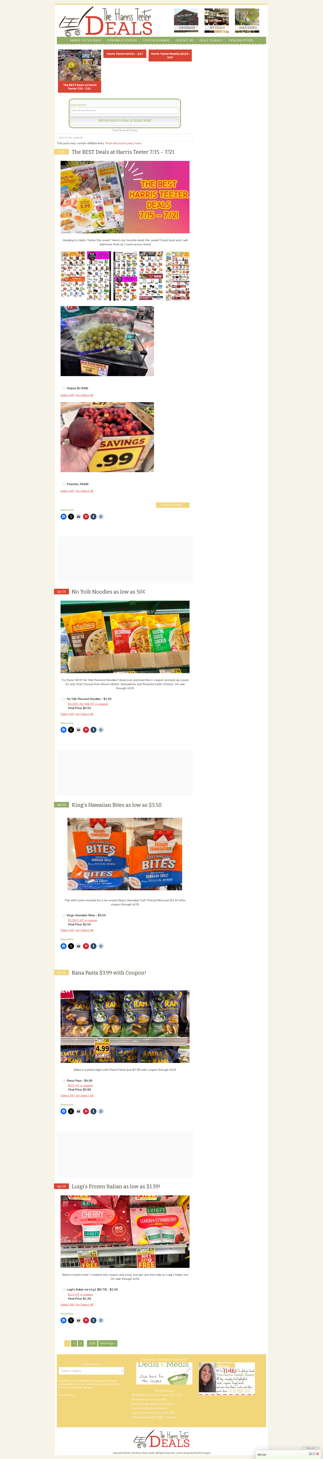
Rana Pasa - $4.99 (79, 1080)
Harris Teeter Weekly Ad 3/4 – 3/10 (170, 55)
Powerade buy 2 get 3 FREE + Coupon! (153, 1417)
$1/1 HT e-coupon (80, 1294)
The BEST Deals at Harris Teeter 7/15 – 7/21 (80, 86)
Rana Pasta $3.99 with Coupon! (109, 973)
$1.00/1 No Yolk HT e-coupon (88, 704)
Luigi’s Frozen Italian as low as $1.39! (116, 1186)
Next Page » (107, 1343)
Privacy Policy (67, 1395)
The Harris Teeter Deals (105, 22)
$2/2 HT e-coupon (80, 1085)
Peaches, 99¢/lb (78, 484)
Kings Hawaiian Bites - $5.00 (86, 915)
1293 (92, 1343)
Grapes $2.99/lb (77, 388)
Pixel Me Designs (202, 1453)
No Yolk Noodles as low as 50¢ (109, 592)
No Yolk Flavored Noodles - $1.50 (89, 699)
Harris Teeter (66, 1387)
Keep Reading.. (172, 505)
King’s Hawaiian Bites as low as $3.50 (117, 805)
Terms (122, 130)
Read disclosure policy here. (124, 143)
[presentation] (56, 276)
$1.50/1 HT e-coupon (82, 920)
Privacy (133, 130)
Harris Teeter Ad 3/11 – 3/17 (125, 53)
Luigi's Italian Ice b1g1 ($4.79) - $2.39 (92, 1289)
